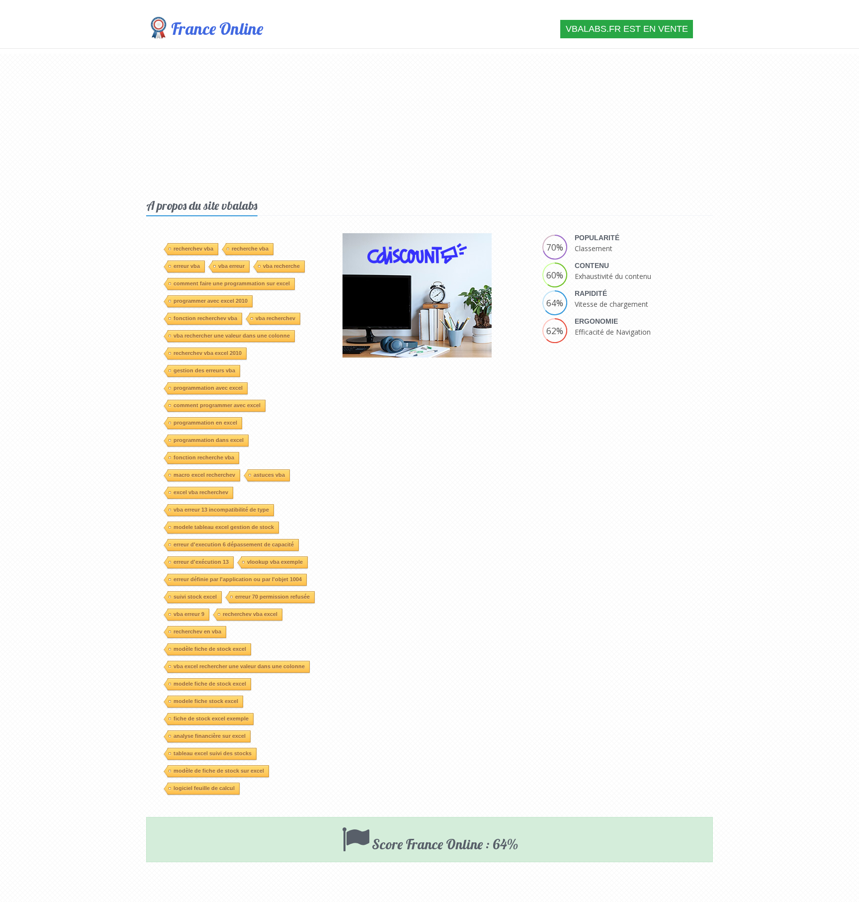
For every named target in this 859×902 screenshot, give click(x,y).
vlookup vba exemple (275, 562)
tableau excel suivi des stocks (212, 753)
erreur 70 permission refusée (272, 597)
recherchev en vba (197, 631)
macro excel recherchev (204, 475)
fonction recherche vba (203, 457)
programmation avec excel (208, 388)
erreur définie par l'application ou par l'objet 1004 (237, 579)
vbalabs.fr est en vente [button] (627, 29)
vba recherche (281, 266)
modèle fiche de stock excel (209, 649)
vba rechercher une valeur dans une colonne (231, 336)
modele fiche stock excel (205, 701)
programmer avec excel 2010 (210, 301)
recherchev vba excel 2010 (207, 353)
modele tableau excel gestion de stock (223, 527)
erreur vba (186, 266)
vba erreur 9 (188, 614)
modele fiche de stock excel (209, 684)
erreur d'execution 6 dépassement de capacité (233, 544)
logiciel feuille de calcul (204, 788)
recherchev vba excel (250, 614)
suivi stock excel (195, 597)
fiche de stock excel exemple (211, 719)
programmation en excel (205, 423)
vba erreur (231, 266)
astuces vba (269, 475)
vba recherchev (275, 318)
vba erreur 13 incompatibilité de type (221, 510)
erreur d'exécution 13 (201, 562)
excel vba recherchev (200, 492)
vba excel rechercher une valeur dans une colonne (239, 666)
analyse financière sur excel (209, 736)
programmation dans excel (208, 440)
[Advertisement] (429, 123)
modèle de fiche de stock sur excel (218, 771)
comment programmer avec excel (216, 405)
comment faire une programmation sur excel (231, 283)
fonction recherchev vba (205, 318)
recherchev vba (193, 249)
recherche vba (250, 249)
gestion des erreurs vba (204, 370)
